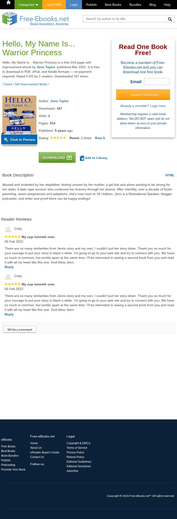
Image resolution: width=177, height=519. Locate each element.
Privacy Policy (75, 452)
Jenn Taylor (46, 67)
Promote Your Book (13, 469)
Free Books (8, 446)
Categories (27, 4)
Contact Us (37, 457)
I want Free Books (145, 94)
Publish (91, 4)
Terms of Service (77, 447)
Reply (9, 267)
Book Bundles (10, 455)
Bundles (135, 4)
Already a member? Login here (143, 106)
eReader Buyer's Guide (44, 452)
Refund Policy (75, 457)
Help (167, 4)
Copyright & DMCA (78, 443)
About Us (36, 447)
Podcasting (8, 465)
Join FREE (54, 4)
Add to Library (95, 158)
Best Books (113, 4)
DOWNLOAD (54, 157)
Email (136, 81)
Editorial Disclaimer (79, 466)
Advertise (72, 471)
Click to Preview (22, 139)
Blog (152, 4)
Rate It (100, 138)
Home (34, 443)
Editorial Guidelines (79, 461)
